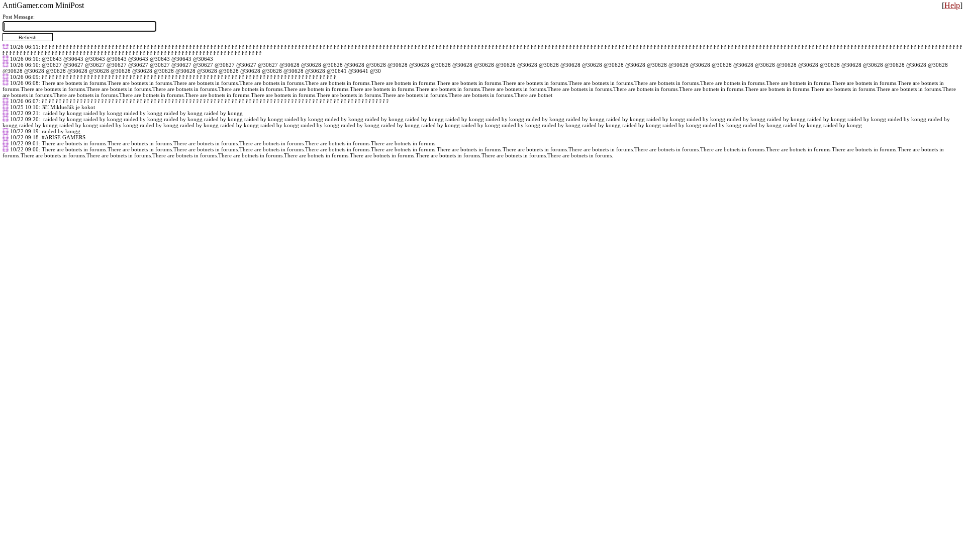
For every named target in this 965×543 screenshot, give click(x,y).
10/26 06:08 (24, 83)
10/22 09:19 (24, 131)
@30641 (337, 71)
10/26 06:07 (24, 101)
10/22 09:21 (24, 113)
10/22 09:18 (24, 137)
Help (952, 5)
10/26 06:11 (24, 47)
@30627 (52, 65)
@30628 (289, 65)
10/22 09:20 (24, 119)
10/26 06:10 (24, 59)
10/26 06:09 (24, 77)
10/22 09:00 (24, 149)
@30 (375, 71)
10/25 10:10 (24, 107)
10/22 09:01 (24, 143)
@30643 (52, 59)
